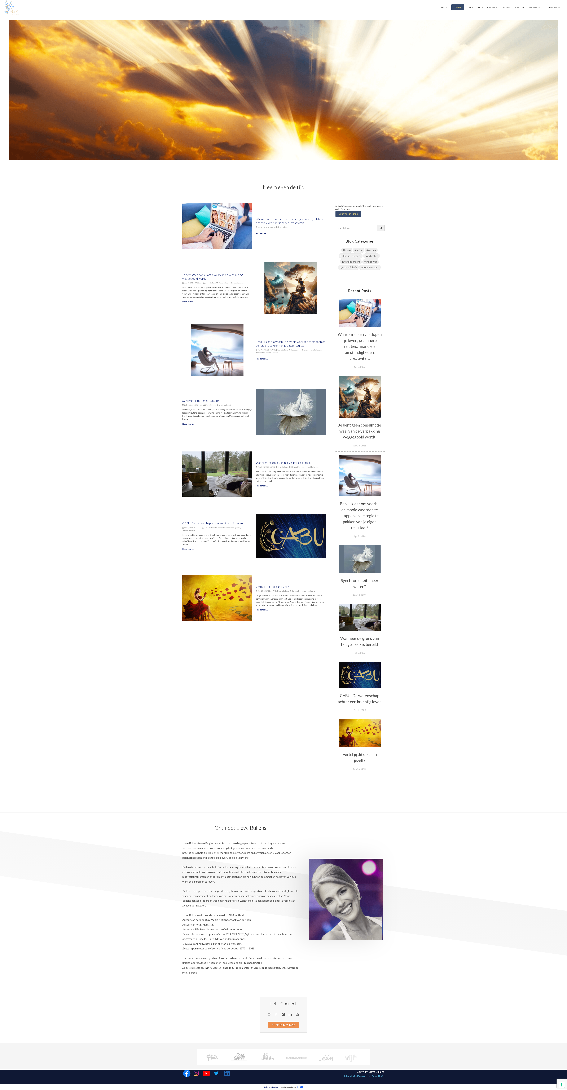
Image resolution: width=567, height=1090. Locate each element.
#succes (371, 250)
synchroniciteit (348, 267)
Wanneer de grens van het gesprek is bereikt (283, 462)
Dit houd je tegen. (350, 255)
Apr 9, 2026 (359, 536)
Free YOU (519, 7)
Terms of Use (364, 1076)
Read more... (262, 233)
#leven (347, 250)
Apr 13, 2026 (359, 445)
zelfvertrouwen (370, 267)
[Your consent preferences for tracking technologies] (562, 1085)
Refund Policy (378, 1076)
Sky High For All (552, 7)
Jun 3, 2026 (359, 366)
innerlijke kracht (351, 261)
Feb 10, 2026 (359, 594)
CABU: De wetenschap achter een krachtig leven (212, 523)
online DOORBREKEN (488, 7)
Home (444, 7)
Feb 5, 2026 (359, 652)
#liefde (359, 250)
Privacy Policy (350, 1076)
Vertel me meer (348, 214)
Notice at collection (271, 1087)
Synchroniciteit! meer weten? (200, 400)
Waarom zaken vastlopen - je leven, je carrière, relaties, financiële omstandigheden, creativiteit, (360, 346)
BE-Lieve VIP (535, 7)
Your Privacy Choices (288, 1087)
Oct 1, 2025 (360, 710)
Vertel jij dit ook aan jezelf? (272, 586)
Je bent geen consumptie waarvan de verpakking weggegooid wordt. (359, 431)
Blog (471, 7)
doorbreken (371, 255)
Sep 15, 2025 (359, 768)
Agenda (506, 7)
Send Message (285, 1025)
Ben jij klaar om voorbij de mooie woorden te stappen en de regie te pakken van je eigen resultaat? (359, 515)
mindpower (370, 261)
